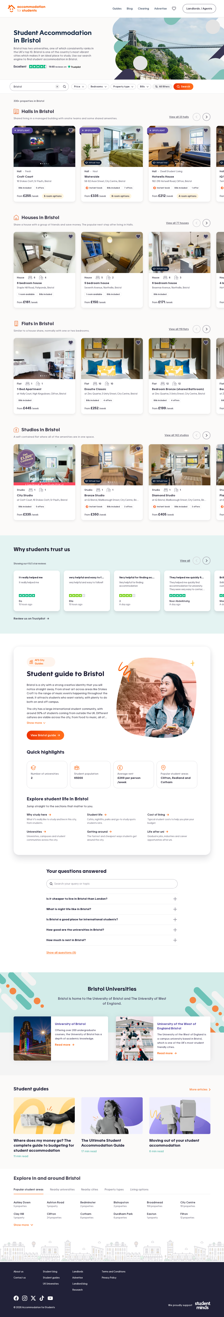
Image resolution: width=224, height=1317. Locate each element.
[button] (112, 1311)
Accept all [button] (101, 1304)
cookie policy (105, 1296)
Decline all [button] (123, 1304)
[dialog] (112, 1300)
